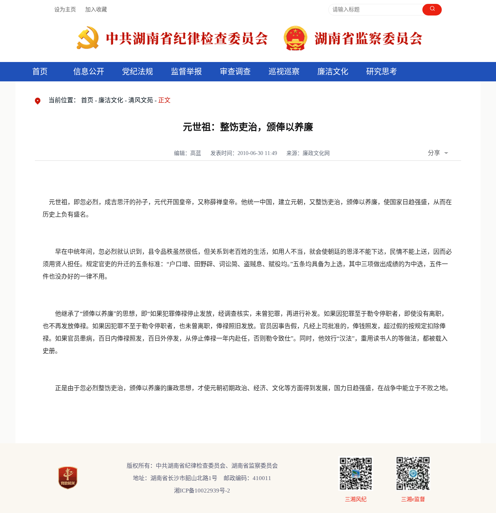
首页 (40, 71)
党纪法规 (137, 71)
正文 (164, 100)
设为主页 (65, 9)
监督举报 (186, 71)
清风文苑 (140, 100)
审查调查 (235, 71)
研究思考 (381, 71)
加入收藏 (96, 9)
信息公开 (88, 71)
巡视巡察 (284, 71)
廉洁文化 (110, 100)
